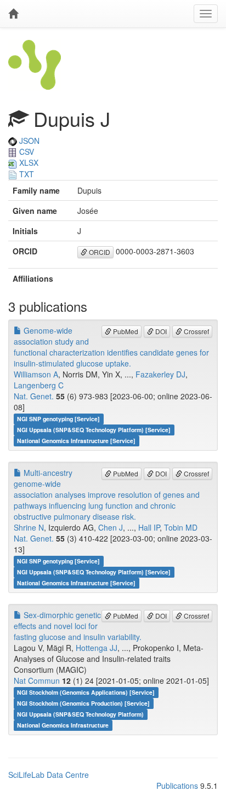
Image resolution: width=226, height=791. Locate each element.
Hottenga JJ (96, 647)
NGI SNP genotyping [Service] (58, 419)
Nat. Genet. (34, 396)
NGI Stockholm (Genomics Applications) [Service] (86, 692)
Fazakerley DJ (160, 374)
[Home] (13, 13)
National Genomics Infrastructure (63, 725)
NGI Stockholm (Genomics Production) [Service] (83, 703)
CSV (25, 151)
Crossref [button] (195, 331)
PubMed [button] (124, 331)
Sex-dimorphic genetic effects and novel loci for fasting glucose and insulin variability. (78, 625)
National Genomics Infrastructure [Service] (76, 441)
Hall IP (149, 527)
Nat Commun (37, 680)
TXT (25, 173)
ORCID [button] (98, 252)
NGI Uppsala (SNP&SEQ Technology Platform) (80, 714)
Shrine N (29, 527)
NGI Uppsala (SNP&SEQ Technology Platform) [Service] (94, 430)
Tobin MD (180, 527)
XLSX (27, 162)
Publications (177, 785)
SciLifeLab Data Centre (48, 774)
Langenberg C (39, 385)
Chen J (110, 527)
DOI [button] (160, 331)
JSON (28, 140)
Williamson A (36, 374)
